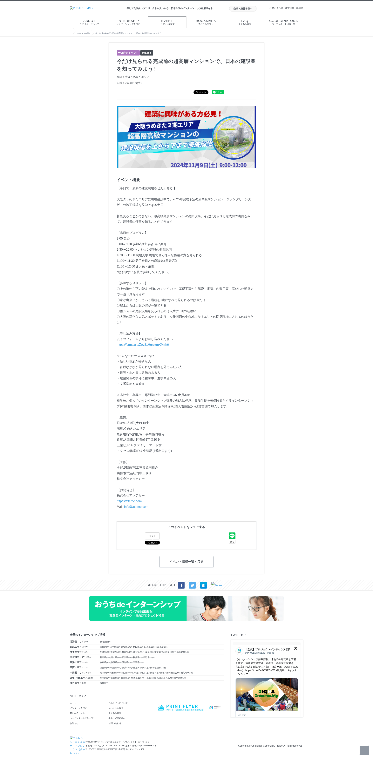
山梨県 (184, 652)
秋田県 (138, 647)
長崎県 (126, 678)
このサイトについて (89, 22)
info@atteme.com (136, 506)
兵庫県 (136, 667)
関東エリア (79, 652)
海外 (104, 683)
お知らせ (74, 723)
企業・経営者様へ (243, 8)
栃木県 (116, 652)
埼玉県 (138, 652)
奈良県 (147, 667)
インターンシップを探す (128, 22)
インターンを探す (78, 708)
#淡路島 (280, 670)
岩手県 (115, 647)
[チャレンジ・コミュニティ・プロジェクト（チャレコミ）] (77, 738)
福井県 (138, 657)
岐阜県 (105, 662)
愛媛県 (178, 672)
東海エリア (79, 662)
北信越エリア (80, 657)
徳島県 (157, 672)
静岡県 (116, 662)
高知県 (188, 672)
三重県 (138, 662)
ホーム (73, 703)
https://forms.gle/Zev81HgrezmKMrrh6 (143, 344)
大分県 (147, 678)
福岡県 (105, 678)
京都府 (115, 667)
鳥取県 (105, 672)
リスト (152, 536)
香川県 (167, 672)
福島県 (161, 647)
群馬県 (127, 652)
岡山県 (126, 672)
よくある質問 (244, 22)
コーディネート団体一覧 (283, 22)
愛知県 (127, 662)
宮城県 (127, 647)
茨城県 (105, 652)
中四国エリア (80, 672)
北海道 (105, 642)
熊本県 (136, 678)
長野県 (148, 657)
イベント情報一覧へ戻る (186, 561)
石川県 (127, 657)
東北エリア (79, 646)
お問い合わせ (276, 8)
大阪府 (125, 667)
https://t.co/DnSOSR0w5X (260, 670)
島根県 (115, 672)
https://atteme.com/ (129, 501)
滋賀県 (105, 667)
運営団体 (289, 8)
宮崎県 (158, 678)
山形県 (149, 647)
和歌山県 (159, 667)
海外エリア (78, 683)
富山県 (116, 657)
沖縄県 (181, 678)
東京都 (160, 652)
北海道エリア (79, 641)
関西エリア (79, 667)
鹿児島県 (169, 678)
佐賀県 (116, 678)
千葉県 (148, 652)
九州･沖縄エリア (81, 677)
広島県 (137, 672)
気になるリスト (206, 22)
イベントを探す (167, 22)
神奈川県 (172, 652)
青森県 (105, 647)
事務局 (299, 8)
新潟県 (105, 657)
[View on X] (295, 649)
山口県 (147, 672)
